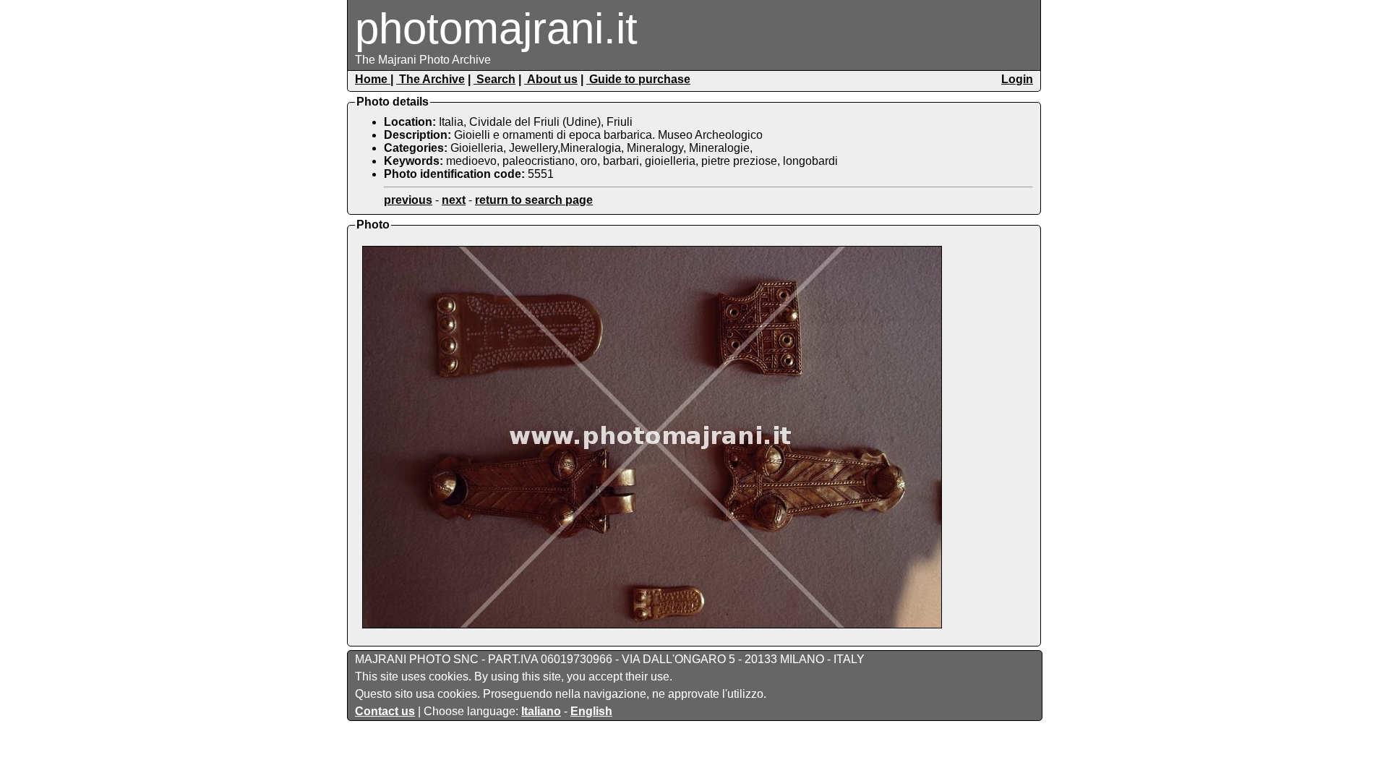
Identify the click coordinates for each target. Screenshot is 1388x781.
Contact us (385, 711)
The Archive (430, 79)
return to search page (534, 200)
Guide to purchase (638, 79)
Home (372, 79)
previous (408, 200)
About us (551, 79)
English (591, 711)
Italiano (541, 711)
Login (1017, 79)
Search (494, 79)
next (454, 200)
